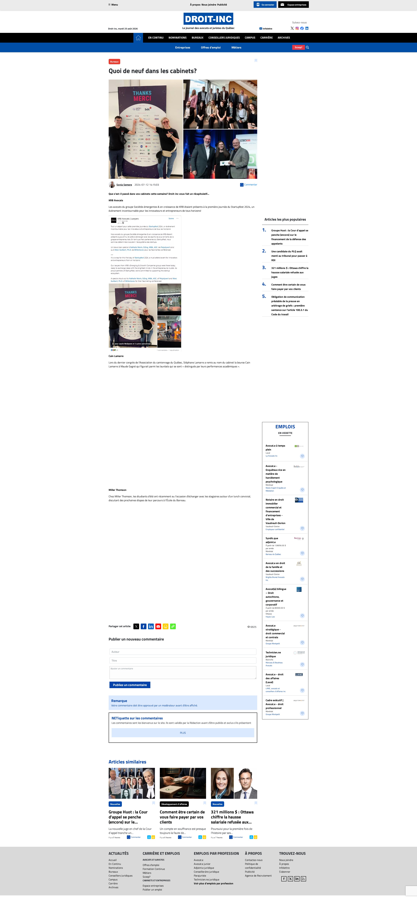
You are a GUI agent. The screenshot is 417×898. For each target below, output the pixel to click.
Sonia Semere (124, 185)
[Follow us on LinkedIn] (307, 28)
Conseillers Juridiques (224, 38)
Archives (284, 38)
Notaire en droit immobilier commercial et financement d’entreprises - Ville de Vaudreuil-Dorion (275, 511)
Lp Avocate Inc (271, 455)
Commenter (136, 837)
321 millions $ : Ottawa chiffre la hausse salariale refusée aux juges (289, 272)
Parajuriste (200, 876)
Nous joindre (208, 5)
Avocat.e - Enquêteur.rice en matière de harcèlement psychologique (276, 473)
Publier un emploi (152, 889)
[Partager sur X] (136, 626)
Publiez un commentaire (130, 684)
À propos (195, 5)
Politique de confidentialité (253, 866)
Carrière (266, 38)
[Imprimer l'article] (153, 837)
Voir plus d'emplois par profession (213, 883)
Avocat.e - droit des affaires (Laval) (274, 678)
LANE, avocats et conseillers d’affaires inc (276, 690)
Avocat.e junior (202, 864)
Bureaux (197, 38)
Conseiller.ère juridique (206, 872)
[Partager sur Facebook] (143, 626)
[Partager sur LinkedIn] (151, 626)
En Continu (156, 38)
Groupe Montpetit (273, 643)
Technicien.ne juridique (273, 654)
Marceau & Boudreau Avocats (274, 664)
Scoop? (298, 47)
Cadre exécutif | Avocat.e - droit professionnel (274, 704)
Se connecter (268, 4)
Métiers (236, 47)
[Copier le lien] (173, 626)
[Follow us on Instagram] (297, 28)
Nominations (178, 38)
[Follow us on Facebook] (302, 28)
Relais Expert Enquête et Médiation (276, 489)
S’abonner (284, 872)
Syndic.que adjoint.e (272, 540)
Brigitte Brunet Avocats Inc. (275, 579)
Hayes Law (270, 616)
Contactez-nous (253, 860)
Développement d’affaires (174, 804)
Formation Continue (154, 869)
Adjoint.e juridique (204, 868)
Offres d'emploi (211, 47)
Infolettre (267, 28)
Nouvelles (115, 804)
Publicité (222, 5)
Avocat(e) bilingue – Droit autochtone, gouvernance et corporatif (276, 596)
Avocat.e (198, 860)
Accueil (113, 860)
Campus (250, 38)
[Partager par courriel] (158, 626)
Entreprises (182, 47)
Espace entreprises (297, 4)
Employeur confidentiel (275, 529)
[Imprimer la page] (165, 626)
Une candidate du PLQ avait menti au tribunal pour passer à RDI (289, 255)
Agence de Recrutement (258, 876)
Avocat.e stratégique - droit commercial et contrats (275, 631)
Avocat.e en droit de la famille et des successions (275, 567)
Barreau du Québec (273, 554)
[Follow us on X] (292, 28)
